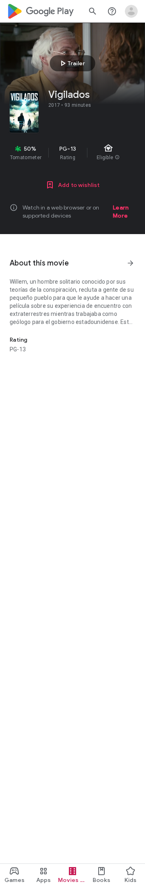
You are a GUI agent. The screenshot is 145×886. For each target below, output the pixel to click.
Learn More (120, 211)
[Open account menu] (131, 11)
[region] (72, 153)
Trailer (71, 63)
